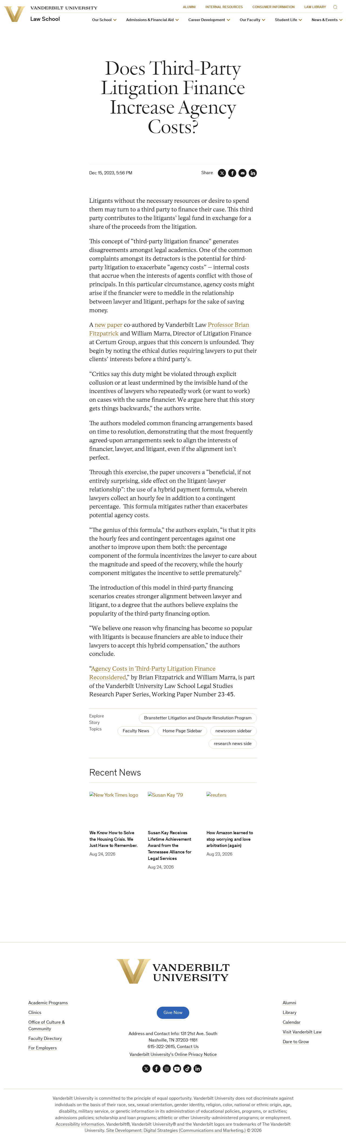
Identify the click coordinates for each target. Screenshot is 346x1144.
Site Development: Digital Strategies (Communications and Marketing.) (176, 1131)
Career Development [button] (206, 20)
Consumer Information (273, 7)
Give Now (173, 1013)
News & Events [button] (325, 20)
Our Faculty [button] (250, 20)
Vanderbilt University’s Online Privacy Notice (173, 1055)
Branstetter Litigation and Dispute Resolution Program (198, 718)
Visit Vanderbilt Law (302, 1032)
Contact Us (188, 1047)
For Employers (42, 1048)
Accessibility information (80, 1124)
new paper (108, 324)
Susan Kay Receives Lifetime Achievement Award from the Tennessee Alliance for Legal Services (169, 846)
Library (290, 1013)
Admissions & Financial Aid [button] (150, 20)
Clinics (34, 1013)
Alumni (189, 7)
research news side (233, 744)
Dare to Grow (296, 1042)
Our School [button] (102, 20)
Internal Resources (224, 7)
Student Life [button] (286, 20)
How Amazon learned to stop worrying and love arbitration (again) (230, 840)
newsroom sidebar (233, 731)
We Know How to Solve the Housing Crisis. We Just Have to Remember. (113, 840)
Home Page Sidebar (182, 731)
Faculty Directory (45, 1039)
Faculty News (136, 731)
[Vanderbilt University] (173, 971)
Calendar (292, 1022)
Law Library (315, 7)
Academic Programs (48, 1003)
